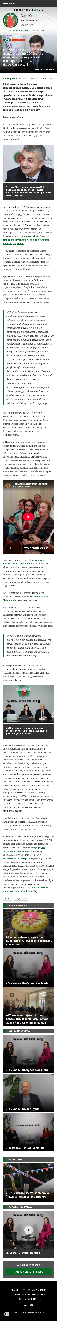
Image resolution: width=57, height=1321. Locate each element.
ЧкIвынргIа (9, 600)
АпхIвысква (36, 596)
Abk (31, 10)
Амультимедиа (22, 1294)
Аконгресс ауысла (20, 1290)
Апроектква (38, 1294)
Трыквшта (25, 236)
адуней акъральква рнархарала (24, 849)
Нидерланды (42, 239)
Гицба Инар (18, 40)
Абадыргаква (39, 1290)
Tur (26, 10)
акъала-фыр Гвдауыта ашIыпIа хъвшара (24, 561)
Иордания (8, 239)
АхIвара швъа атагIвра (28, 1271)
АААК (7, 40)
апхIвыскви (9, 858)
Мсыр (36, 236)
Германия (18, 243)
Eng (21, 10)
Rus (16, 10)
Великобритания (24, 239)
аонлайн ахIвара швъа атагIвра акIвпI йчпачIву (26, 889)
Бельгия (7, 243)
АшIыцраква (10, 78)
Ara (41, 10)
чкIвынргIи (23, 858)
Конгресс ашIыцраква (29, 1299)
